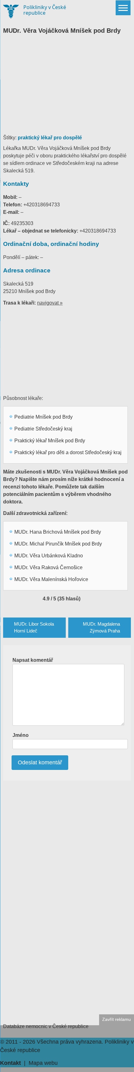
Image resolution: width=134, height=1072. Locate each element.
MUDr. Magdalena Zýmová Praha (101, 627)
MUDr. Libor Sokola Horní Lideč (34, 627)
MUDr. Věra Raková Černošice (48, 567)
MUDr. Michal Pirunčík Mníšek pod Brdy (58, 543)
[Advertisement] (67, 87)
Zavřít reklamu (116, 1019)
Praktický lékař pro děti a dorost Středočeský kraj (68, 452)
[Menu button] (123, 8)
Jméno (20, 735)
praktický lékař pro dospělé (50, 137)
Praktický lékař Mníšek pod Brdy (49, 440)
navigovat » (50, 302)
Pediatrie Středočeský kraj (43, 428)
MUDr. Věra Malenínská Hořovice (51, 579)
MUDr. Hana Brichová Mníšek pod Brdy (57, 532)
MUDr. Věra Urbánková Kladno (48, 555)
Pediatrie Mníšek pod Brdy (43, 417)
